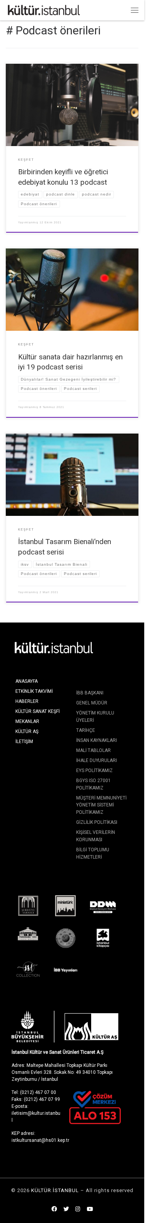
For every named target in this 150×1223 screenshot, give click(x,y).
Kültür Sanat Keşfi (37, 711)
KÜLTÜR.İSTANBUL (55, 1190)
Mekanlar (27, 721)
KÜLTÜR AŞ (26, 731)
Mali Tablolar (93, 750)
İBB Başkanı (89, 693)
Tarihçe (85, 730)
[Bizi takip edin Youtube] (90, 1209)
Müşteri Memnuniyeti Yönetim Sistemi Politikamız (101, 805)
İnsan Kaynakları (96, 740)
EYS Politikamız (94, 770)
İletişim (24, 741)
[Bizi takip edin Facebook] (54, 1209)
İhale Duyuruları (96, 760)
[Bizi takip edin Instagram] (77, 1209)
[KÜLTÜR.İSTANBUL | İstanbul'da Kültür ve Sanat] (44, 9)
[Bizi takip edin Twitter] (66, 1209)
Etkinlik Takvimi (34, 691)
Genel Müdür (91, 703)
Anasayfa (26, 681)
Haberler (26, 701)
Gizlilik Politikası (96, 822)
